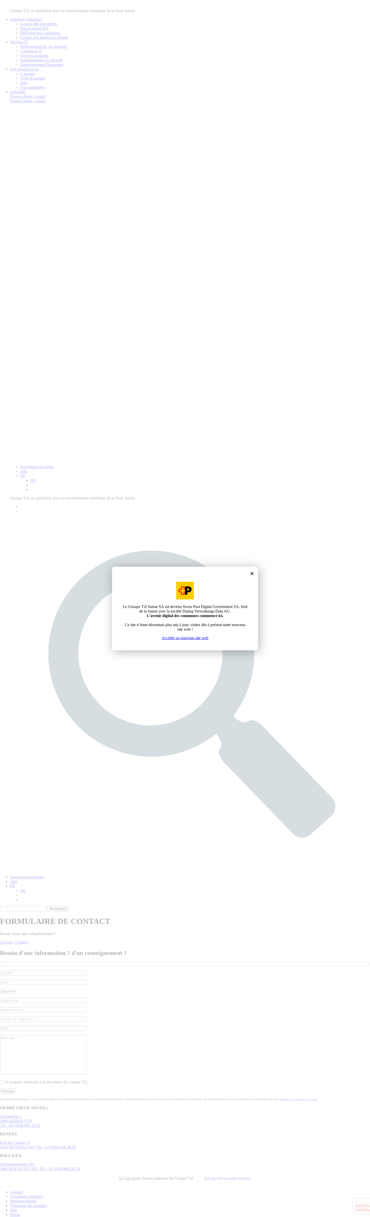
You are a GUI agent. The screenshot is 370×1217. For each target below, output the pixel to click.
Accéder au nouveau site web (185, 638)
